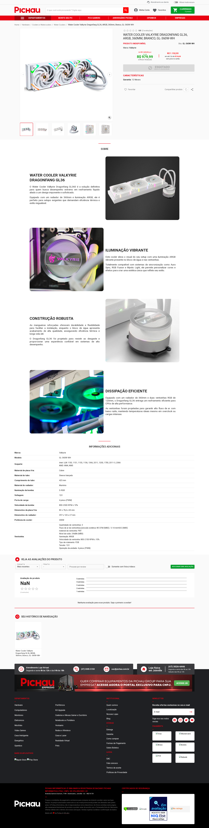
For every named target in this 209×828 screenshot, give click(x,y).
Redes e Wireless (63, 730)
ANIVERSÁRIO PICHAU (123, 18)
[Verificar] (131, 810)
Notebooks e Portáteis (65, 720)
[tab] (26, 129)
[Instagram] (180, 720)
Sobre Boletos (112, 748)
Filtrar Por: (46, 564)
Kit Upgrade (60, 710)
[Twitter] (186, 720)
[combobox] (86, 10)
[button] (125, 89)
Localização (111, 709)
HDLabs (66, 813)
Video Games (20, 730)
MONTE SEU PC (65, 18)
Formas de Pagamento (116, 743)
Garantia (109, 734)
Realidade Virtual (62, 740)
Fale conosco (112, 763)
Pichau (59, 813)
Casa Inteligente (21, 735)
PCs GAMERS (94, 18)
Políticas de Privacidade (116, 772)
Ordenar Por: (21, 564)
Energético (19, 740)
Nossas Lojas (112, 714)
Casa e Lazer (60, 735)
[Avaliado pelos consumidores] (158, 809)
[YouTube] (191, 720)
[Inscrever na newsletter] (190, 712)
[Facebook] (174, 720)
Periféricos (60, 705)
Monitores (19, 715)
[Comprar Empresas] (104, 683)
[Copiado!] (186, 89)
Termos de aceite (113, 768)
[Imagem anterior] (23, 74)
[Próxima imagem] (109, 74)
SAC (108, 759)
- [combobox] (43, 566)
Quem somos (112, 705)
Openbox (18, 746)
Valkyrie (132, 48)
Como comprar (112, 739)
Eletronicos (19, 720)
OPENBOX (151, 18)
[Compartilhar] (192, 89)
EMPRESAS (180, 18)
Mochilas (18, 725)
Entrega (109, 729)
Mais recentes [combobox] (23, 566)
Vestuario (59, 725)
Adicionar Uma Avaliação (182, 566)
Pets (57, 746)
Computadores (21, 710)
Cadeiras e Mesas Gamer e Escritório (71, 715)
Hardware (19, 705)
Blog (108, 718)
